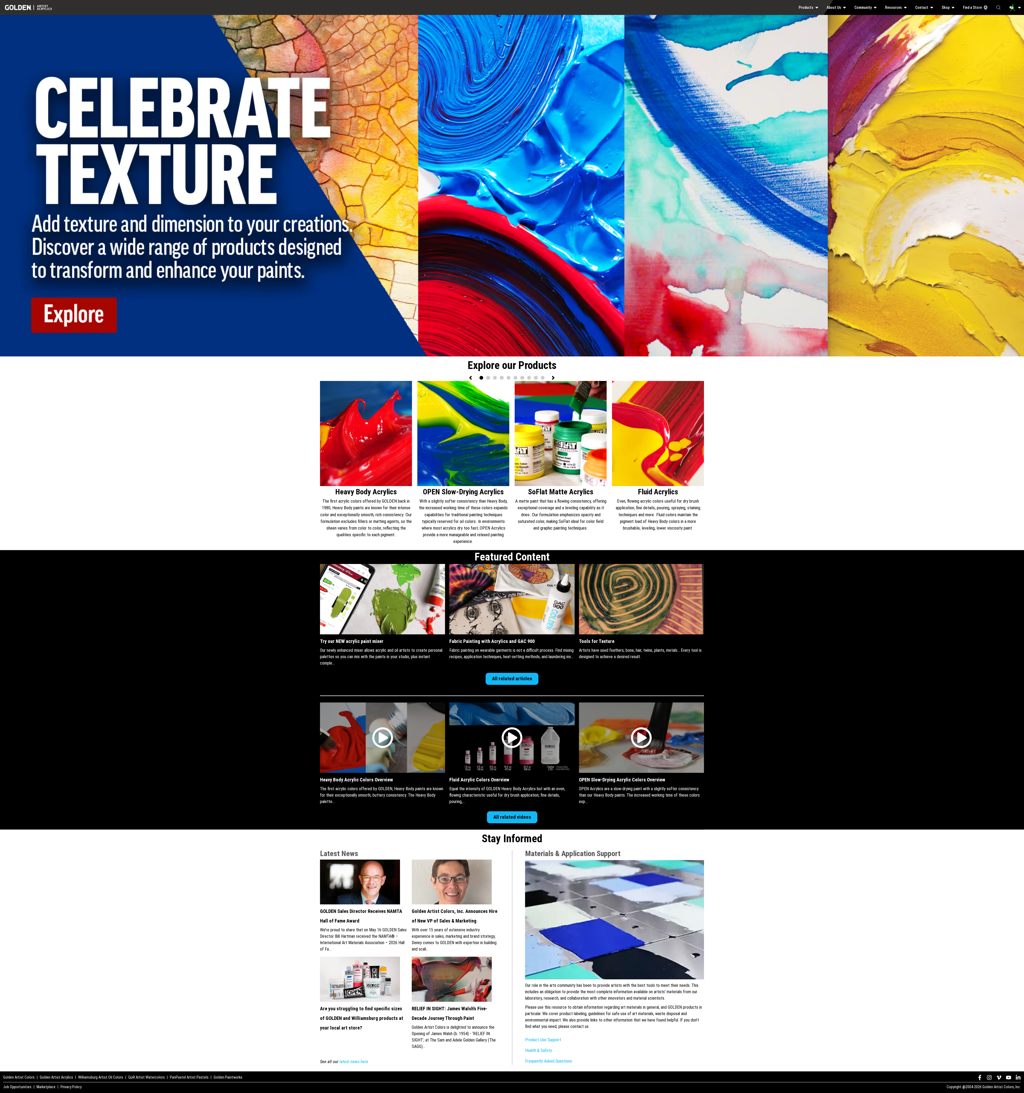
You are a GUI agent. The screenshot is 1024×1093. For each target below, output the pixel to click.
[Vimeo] (999, 1077)
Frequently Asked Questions (548, 1061)
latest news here (353, 1061)
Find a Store (972, 7)
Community (863, 7)
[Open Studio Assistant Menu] (1015, 7)
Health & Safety (538, 1050)
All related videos (512, 817)
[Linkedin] (1018, 1077)
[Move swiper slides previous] (471, 378)
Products (806, 7)
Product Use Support (543, 1039)
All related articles (512, 678)
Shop (946, 7)
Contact (921, 7)
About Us (834, 7)
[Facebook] (979, 1077)
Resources (893, 7)
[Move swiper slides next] (553, 378)
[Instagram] (989, 1077)
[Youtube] (1008, 1077)
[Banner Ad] (512, 18)
